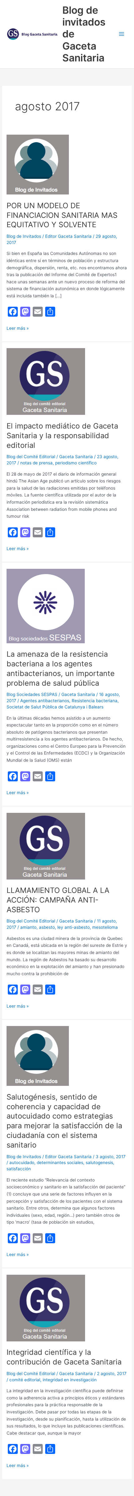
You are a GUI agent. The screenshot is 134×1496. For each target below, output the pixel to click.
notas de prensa (36, 462)
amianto (28, 927)
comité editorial (24, 1379)
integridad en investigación (70, 1379)
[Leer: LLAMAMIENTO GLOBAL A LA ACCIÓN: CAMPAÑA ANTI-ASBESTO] (46, 845)
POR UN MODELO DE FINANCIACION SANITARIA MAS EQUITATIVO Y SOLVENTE (62, 215)
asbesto (47, 927)
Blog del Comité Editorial (31, 456)
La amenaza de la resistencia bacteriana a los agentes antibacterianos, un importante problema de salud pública (61, 668)
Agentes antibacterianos (44, 700)
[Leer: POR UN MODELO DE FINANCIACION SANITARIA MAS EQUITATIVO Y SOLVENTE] (38, 164)
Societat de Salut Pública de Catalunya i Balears (55, 706)
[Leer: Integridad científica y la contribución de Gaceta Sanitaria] (46, 1307)
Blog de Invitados (24, 236)
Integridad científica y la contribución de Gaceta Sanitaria (64, 1357)
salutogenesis (99, 1162)
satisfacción (19, 1168)
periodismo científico (76, 462)
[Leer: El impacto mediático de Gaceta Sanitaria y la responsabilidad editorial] (46, 381)
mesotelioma (105, 927)
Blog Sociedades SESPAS (32, 694)
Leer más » (18, 328)
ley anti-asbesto (73, 927)
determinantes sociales (60, 1162)
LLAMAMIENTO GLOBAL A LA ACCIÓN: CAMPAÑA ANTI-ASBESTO (58, 900)
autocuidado (21, 1162)
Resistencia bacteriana (94, 700)
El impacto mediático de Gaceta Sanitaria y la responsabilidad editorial (62, 435)
